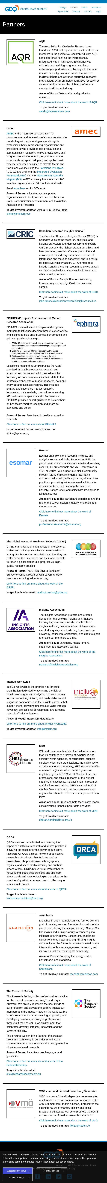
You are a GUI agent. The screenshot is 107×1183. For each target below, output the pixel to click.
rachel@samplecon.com (84, 974)
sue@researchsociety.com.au (24, 1074)
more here (19, 188)
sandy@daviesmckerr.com (54, 111)
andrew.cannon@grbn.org (52, 592)
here (70, 1161)
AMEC (10, 133)
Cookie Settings (16, 1177)
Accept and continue (16, 1171)
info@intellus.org (47, 728)
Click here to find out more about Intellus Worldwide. (37, 723)
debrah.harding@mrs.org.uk (55, 819)
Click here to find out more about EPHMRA (31, 424)
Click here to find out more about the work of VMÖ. (68, 1120)
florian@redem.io (80, 1125)
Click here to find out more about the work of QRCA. (37, 889)
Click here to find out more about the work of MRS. (68, 811)
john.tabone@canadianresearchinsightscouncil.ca (67, 301)
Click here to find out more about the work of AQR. (68, 102)
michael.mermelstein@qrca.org (25, 898)
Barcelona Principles (51, 168)
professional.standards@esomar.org (60, 524)
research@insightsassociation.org (58, 664)
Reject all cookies (51, 1171)
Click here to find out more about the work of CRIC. (69, 292)
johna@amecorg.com (19, 213)
